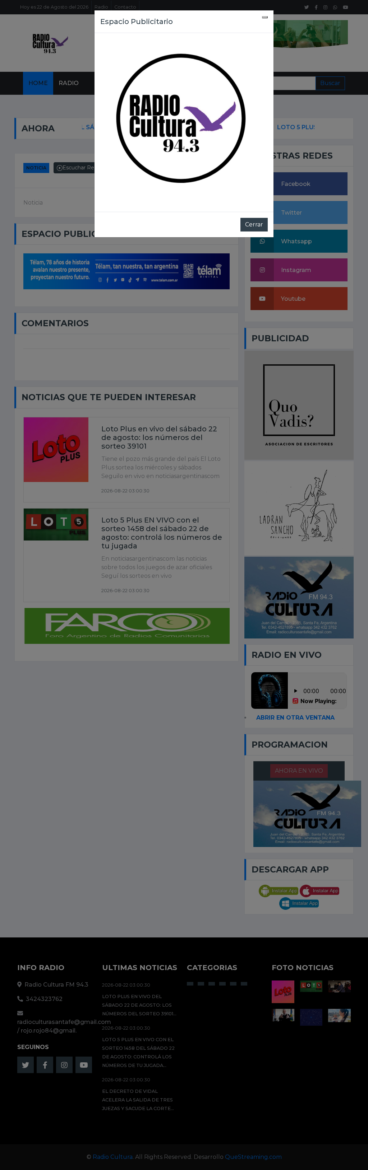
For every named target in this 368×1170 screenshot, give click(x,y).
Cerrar (254, 224)
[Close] (265, 17)
